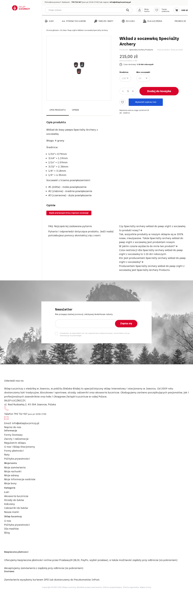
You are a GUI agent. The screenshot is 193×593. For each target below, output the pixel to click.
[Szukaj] (127, 10)
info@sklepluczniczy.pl (120, 2)
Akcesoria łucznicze (16, 496)
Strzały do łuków (76, 21)
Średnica (123, 72)
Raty (7, 454)
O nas (7, 520)
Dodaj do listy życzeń (122, 102)
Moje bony (10, 483)
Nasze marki (11, 512)
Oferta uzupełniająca (112, 587)
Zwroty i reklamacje (16, 438)
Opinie (75, 110)
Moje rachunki (12, 471)
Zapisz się (126, 323)
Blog (7, 532)
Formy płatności (14, 450)
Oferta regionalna (131, 587)
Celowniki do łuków (16, 508)
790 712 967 (76, 2)
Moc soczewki (143, 72)
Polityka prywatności (17, 458)
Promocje (180, 21)
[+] (133, 91)
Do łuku (130, 21)
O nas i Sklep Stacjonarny (19, 446)
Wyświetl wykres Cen (145, 102)
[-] (123, 91)
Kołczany (9, 504)
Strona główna (52, 30)
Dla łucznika (154, 21)
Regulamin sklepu (15, 442)
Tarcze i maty (105, 21)
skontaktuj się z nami (87, 235)
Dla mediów (11, 528)
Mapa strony (145, 587)
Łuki (51, 21)
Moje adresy (11, 475)
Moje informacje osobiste (19, 479)
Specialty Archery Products (141, 50)
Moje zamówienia (15, 467)
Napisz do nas (12, 427)
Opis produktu (57, 110)
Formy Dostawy (13, 434)
